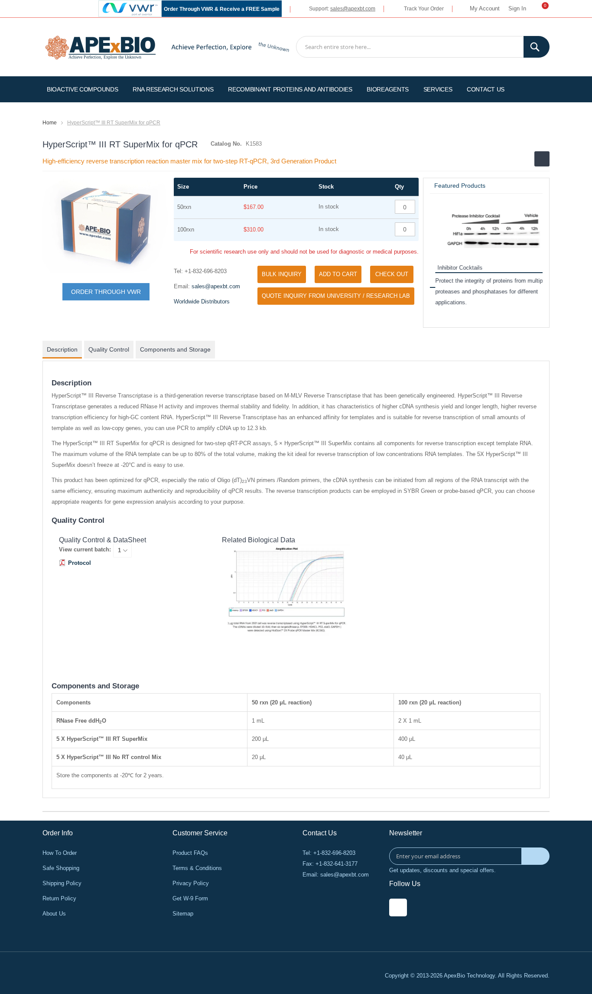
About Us (54, 913)
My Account (485, 8)
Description (62, 349)
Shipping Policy (61, 883)
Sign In (517, 8)
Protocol (79, 563)
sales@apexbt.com (352, 9)
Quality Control (108, 349)
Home (49, 123)
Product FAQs (190, 853)
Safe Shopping (60, 868)
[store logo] (100, 46)
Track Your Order (424, 9)
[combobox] (423, 47)
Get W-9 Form (190, 898)
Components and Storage (175, 349)
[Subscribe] (535, 856)
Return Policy (59, 898)
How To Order (59, 853)
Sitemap (182, 913)
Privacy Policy (190, 883)
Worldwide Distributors (202, 301)
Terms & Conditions (197, 868)
